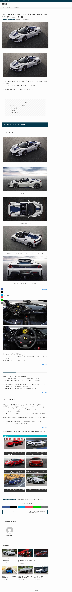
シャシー (14, 110)
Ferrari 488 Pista (21, 499)
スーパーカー (40, 499)
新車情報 (5, 19)
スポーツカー (34, 499)
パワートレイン (15, 112)
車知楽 (4, 4)
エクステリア (15, 107)
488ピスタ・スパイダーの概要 (17, 105)
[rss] (67, 1)
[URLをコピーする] (44, 507)
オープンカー (27, 499)
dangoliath (9, 535)
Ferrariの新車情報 (11, 19)
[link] (20, 528)
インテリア (14, 108)
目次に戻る (44, 289)
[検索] (69, 1)
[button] (6, 507)
